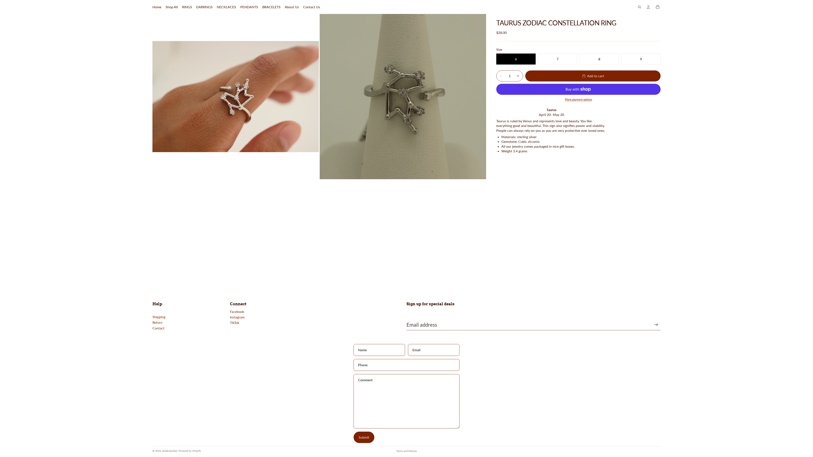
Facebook (237, 312)
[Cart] (657, 7)
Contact (158, 328)
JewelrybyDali (169, 450)
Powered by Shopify (189, 450)
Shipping (158, 317)
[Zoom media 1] (235, 96)
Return (157, 322)
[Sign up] (656, 324)
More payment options (578, 99)
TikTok (234, 323)
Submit (364, 437)
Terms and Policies (406, 451)
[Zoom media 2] (403, 96)
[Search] (639, 7)
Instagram (237, 317)
